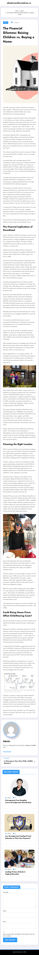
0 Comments (16, 22)
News (5, 22)
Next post (6, 758)
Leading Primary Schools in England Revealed (15, 873)
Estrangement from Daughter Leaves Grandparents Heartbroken (18, 801)
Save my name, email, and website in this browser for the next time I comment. (19, 935)
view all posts (7, 751)
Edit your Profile (31, 745)
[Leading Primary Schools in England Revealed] (19, 858)
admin (6, 741)
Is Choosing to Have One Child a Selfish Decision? (18, 762)
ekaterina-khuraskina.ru (19, 2)
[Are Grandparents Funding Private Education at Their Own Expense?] (19, 823)
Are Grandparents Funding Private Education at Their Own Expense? (18, 837)
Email (4, 922)
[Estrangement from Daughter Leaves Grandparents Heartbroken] (19, 787)
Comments (5, 892)
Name (4, 911)
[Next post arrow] (34, 762)
